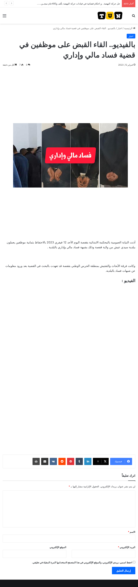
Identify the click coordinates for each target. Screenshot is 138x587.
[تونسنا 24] (110, 15)
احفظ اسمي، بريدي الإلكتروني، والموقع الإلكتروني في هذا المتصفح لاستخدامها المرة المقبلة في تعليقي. (82, 562)
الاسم (131, 531)
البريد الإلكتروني (126, 547)
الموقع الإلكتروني (58, 547)
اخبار (120, 28)
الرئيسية (128, 28)
